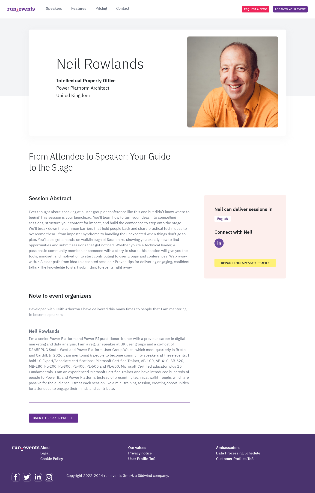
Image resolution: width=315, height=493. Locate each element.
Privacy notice (140, 453)
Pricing (101, 8)
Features (78, 8)
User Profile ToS (141, 458)
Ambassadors (228, 447)
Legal (45, 453)
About (45, 447)
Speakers (54, 8)
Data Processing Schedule (238, 453)
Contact (122, 8)
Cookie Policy (51, 458)
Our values (137, 447)
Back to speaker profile (53, 418)
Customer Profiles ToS (235, 458)
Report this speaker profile (245, 263)
